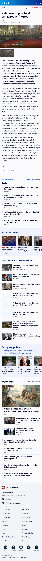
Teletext (4, 521)
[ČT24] (5, 3)
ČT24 (3, 20)
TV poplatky (6, 517)
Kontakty (25, 541)
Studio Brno (26, 517)
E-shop (4, 533)
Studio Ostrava (27, 521)
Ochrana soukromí (13, 557)
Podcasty (5, 525)
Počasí (4, 529)
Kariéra (24, 529)
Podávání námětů (28, 533)
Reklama (25, 513)
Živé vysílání (6, 513)
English (4, 557)
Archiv (5, 171)
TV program (6, 509)
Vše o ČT (4, 541)
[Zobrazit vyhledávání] (35, 2)
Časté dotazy (26, 537)
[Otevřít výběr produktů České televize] (40, 2)
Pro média (25, 509)
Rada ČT (24, 525)
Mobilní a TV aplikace (9, 537)
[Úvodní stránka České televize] (10, 487)
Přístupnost (24, 557)
